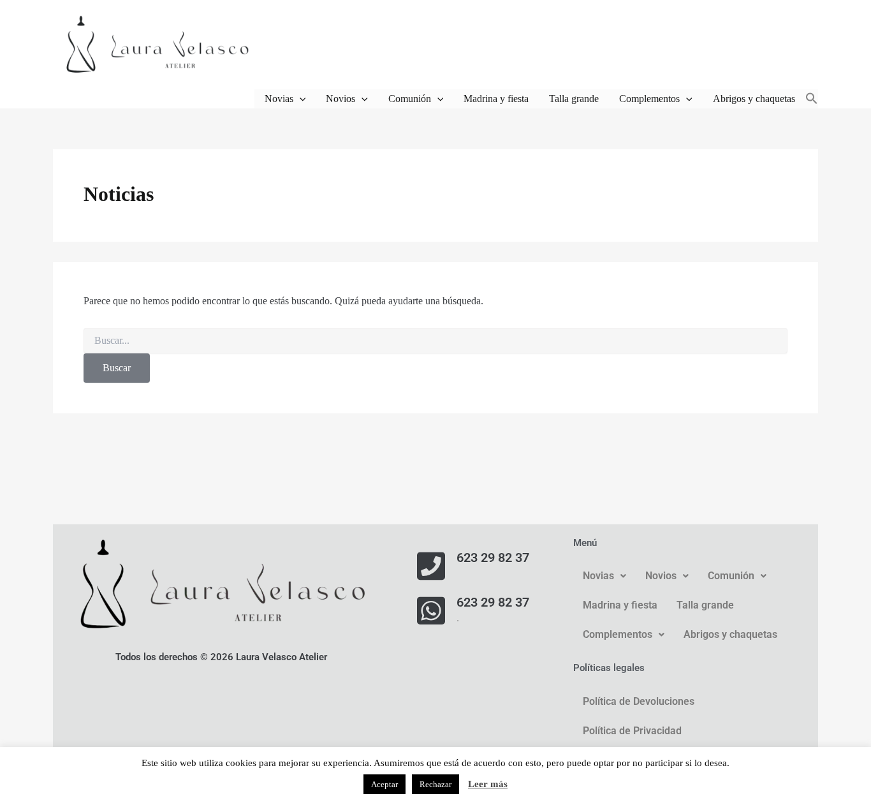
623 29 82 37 (493, 557)
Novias (279, 98)
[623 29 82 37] (431, 566)
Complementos (649, 98)
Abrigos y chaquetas (754, 98)
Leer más (488, 784)
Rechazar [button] (435, 784)
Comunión (409, 98)
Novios (340, 98)
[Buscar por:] (435, 341)
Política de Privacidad (632, 731)
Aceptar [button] (384, 784)
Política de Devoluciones (638, 701)
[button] (299, 98)
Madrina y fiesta (496, 98)
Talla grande (574, 98)
